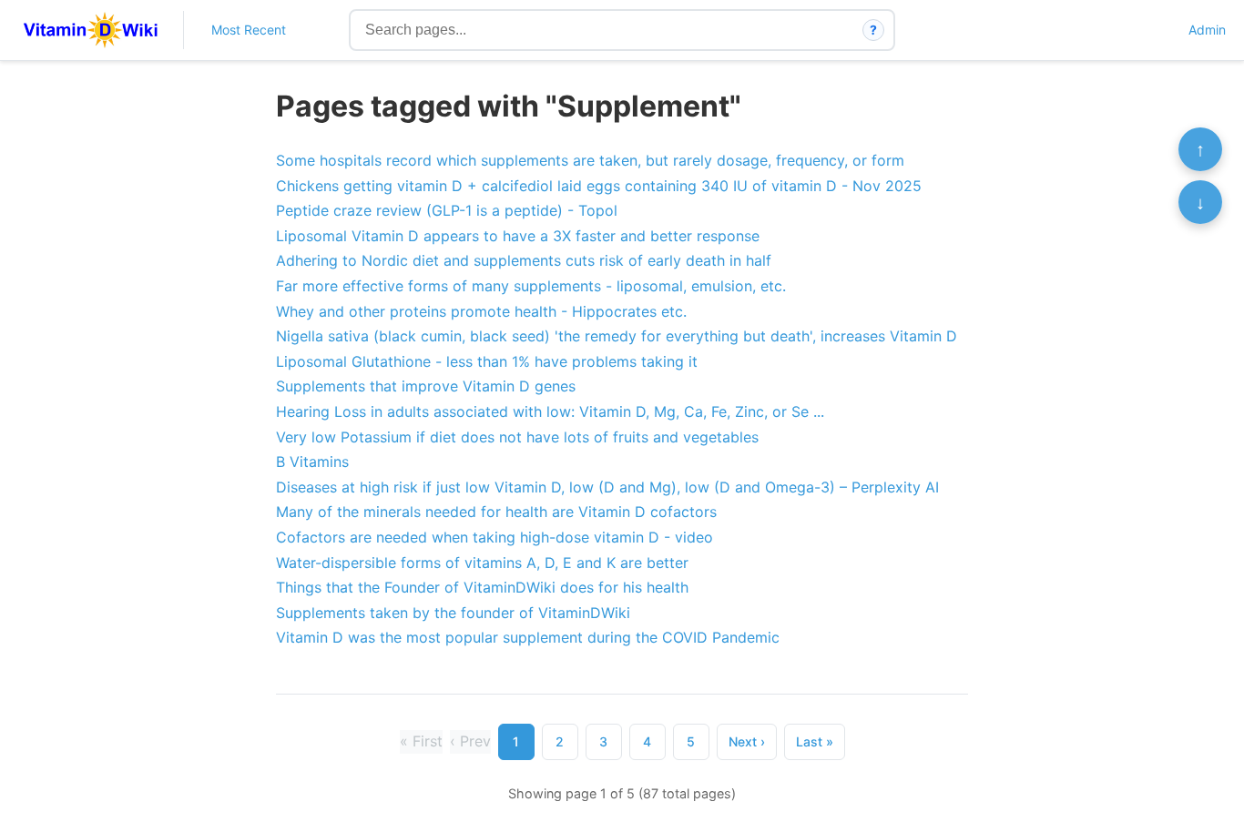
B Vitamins (312, 461)
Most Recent (248, 29)
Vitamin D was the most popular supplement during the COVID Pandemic (528, 637)
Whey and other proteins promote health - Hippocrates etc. (481, 311)
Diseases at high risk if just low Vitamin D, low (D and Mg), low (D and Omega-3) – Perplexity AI (607, 487)
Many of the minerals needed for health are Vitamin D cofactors (496, 511)
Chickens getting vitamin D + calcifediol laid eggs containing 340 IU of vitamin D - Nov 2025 (599, 186)
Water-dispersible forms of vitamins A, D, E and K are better (482, 562)
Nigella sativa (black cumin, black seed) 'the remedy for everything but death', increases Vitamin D (616, 336)
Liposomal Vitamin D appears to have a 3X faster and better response (518, 236)
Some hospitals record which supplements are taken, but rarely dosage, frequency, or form (590, 160)
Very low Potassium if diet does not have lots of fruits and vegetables (517, 437)
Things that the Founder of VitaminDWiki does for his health (482, 587)
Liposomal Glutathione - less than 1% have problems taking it (487, 361)
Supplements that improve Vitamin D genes (426, 386)
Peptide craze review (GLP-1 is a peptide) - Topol (446, 210)
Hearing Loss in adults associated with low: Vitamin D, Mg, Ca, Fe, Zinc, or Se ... (550, 411)
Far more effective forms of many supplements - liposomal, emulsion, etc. (531, 286)
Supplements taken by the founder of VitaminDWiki (453, 613)
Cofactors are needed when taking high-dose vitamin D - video (494, 537)
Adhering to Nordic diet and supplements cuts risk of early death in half (523, 260)
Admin (1207, 29)
